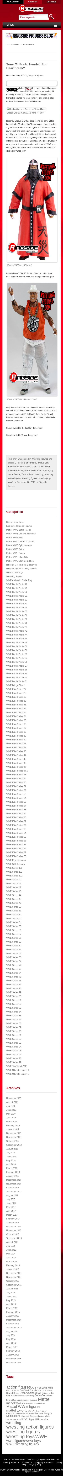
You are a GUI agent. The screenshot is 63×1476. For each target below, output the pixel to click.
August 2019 (12, 1102)
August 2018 (12, 1149)
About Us (15, 1463)
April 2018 (11, 1164)
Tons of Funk (27, 474)
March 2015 (11, 1308)
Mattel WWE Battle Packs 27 (36, 414)
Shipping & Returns (43, 1463)
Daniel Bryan (12, 1393)
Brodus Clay (43, 463)
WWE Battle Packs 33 (16, 603)
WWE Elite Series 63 (16, 829)
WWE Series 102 (14, 876)
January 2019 (12, 1129)
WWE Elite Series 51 (16, 786)
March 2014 (11, 1347)
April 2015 (11, 1304)
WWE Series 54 (13, 922)
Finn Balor (11, 1395)
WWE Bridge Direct (15, 685)
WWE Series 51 (13, 911)
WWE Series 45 (13, 899)
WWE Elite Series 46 (16, 763)
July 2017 (10, 1199)
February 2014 (13, 1351)
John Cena (41, 1395)
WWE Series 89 (13, 1027)
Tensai (17, 474)
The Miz (9, 1419)
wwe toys (33, 1441)
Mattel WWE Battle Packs (18, 530)
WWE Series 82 (13, 1004)
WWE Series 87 (13, 1019)
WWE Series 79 (13, 992)
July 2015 (10, 1292)
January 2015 (12, 1316)
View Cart (32, 2)
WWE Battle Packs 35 (16, 611)
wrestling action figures (30, 1427)
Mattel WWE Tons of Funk (36, 470)
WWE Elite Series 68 (16, 848)
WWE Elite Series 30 (16, 701)
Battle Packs (30, 463)
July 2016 (10, 1246)
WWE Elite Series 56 (16, 802)
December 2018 (13, 1133)
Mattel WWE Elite (14, 537)
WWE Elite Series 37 (16, 728)
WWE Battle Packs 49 (16, 642)
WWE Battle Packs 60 (16, 677)
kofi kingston (24, 1400)
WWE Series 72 (13, 965)
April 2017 (11, 1211)
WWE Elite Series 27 (16, 689)
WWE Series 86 (13, 1015)
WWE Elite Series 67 (16, 844)
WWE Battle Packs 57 (16, 666)
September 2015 (14, 1285)
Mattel (34, 466)
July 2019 (10, 1106)
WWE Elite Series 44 (16, 755)
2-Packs (19, 463)
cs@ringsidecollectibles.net (47, 1459)
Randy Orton (41, 1411)
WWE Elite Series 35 (16, 720)
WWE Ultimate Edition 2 (17, 1074)
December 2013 (13, 1358)
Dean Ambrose (28, 1393)
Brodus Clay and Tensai (19, 466)
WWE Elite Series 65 (16, 837)
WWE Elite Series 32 (16, 708)
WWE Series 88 (13, 1023)
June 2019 (11, 1110)
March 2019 (11, 1121)
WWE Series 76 (13, 980)
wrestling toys (44, 478)
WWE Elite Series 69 (16, 852)
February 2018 (13, 1172)
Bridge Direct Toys (15, 522)
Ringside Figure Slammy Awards (21, 568)
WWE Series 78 (13, 988)
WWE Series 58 (13, 938)
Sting (48, 1416)
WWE (10, 482)
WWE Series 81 (13, 1000)
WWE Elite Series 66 (16, 841)
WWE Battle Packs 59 (16, 673)
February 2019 (13, 1125)
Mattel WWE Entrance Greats (20, 541)
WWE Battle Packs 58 (16, 670)
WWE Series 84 (13, 1012)
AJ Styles (36, 1387)
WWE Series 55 (13, 926)
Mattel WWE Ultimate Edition (20, 561)
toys (24, 1419)
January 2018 (12, 1176)
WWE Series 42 (13, 887)
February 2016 (13, 1265)
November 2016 (13, 1230)
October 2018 (12, 1141)
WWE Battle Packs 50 (16, 646)
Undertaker (43, 1419)
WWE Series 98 (13, 1058)
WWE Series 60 (13, 945)
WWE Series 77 (13, 984)
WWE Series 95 (13, 1050)
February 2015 (13, 1312)
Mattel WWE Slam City (17, 557)
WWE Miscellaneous (16, 860)
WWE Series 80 (13, 996)
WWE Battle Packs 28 (16, 584)
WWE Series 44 (13, 895)
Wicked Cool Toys (14, 572)
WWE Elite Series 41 (16, 743)
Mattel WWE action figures (33, 1403)
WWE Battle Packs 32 (16, 600)
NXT (34, 1411)
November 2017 (13, 1184)
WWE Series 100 (14, 868)
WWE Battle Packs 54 (16, 658)
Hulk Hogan (21, 1396)
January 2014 (12, 1355)
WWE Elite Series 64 (16, 833)
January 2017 (12, 1222)
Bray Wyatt (24, 1390)
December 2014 (13, 1320)
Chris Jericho (47, 1390)
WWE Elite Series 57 (16, 806)
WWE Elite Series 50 (16, 782)
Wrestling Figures (40, 459)
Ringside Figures (35, 75)
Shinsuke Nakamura (38, 1416)
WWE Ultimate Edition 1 (17, 1070)
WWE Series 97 (13, 1054)
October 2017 (12, 1187)
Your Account (13, 2)
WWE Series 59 (13, 942)
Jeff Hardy (30, 1396)
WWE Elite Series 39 (16, 736)
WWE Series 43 (13, 891)
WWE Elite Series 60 (16, 817)
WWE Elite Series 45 (16, 759)
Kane (50, 1396)
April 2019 (11, 1117)
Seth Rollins (13, 1415)
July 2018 (10, 1152)
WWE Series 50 (13, 907)
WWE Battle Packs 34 (16, 607)
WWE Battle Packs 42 (16, 631)
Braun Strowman (12, 1390)
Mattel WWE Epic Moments (19, 545)
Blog (39, 1465)
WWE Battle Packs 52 (16, 650)
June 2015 (11, 1296)
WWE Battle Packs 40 (16, 623)
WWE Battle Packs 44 (16, 635)
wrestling (39, 474)
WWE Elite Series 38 (16, 732)
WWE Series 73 (13, 969)
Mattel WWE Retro (15, 549)
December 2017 (13, 1180)
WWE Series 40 (13, 879)
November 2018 (13, 1137)
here (40, 428)
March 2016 (11, 1261)
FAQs (31, 1465)
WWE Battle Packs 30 (16, 592)
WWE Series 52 (13, 914)
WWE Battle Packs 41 (16, 627)
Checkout (51, 2)
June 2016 (11, 1250)
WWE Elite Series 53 (16, 794)
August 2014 (12, 1331)
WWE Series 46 (13, 903)
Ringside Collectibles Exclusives (21, 565)
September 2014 (14, 1327)
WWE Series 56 (13, 930)
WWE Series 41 (13, 883)
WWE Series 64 (13, 961)
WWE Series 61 (13, 949)
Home (5, 1463)
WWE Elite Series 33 (16, 712)
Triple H (33, 1419)
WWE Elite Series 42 (16, 747)
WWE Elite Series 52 (16, 790)
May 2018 (11, 1160)
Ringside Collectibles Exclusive (20, 1413)
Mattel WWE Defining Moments (21, 533)
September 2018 (14, 1145)
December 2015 (13, 1273)
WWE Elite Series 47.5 (17, 771)
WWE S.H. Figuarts (15, 864)
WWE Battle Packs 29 (16, 588)
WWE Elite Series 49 (16, 778)
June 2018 (11, 1156)
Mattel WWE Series (15, 553)
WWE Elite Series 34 (16, 716)
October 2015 (12, 1281)
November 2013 (13, 1362)
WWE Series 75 (13, 977)
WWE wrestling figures (22, 1444)
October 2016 (12, 1234)
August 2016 (12, 1242)
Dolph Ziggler (42, 1393)
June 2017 (11, 1203)
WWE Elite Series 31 (16, 705)
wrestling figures (29, 478)
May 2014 (11, 1339)
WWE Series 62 (13, 953)
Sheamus (25, 1416)
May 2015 (11, 1300)
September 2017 (14, 1191)
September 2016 (14, 1238)
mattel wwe (14, 1403)
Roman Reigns (43, 1413)
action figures (18, 1387)
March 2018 (11, 1168)
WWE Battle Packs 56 (16, 662)
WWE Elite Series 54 (16, 798)
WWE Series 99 (13, 1062)
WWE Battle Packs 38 (16, 619)
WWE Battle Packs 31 (16, 596)
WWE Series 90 (13, 1031)
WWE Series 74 (13, 973)
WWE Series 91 (13, 1035)
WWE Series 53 (13, 918)
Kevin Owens (12, 1400)
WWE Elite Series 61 (16, 821)
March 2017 (11, 1215)
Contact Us (27, 1463)
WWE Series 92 (13, 1039)
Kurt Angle (33, 1400)
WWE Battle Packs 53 (16, 654)
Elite (51, 1392)
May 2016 (11, 1254)
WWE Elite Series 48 (16, 774)
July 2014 (10, 1335)
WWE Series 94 (13, 1047)
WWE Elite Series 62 (16, 825)
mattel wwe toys (18, 1410)
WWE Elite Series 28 (16, 693)
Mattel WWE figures (23, 1406)
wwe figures (15, 1441)
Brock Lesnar (35, 1390)
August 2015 (12, 1288)
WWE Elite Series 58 (16, 809)
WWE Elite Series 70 (16, 856)
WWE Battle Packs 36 (16, 615)
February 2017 (13, 1219)
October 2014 (12, 1323)
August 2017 (12, 1195)
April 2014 (11, 1343)
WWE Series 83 (13, 1008)
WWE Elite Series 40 (16, 739)
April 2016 (11, 1257)
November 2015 (13, 1277)
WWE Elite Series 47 (16, 767)
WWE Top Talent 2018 (16, 1066)
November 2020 (13, 1098)
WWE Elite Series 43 (16, 751)
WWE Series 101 (14, 872)
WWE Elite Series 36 (16, 724)
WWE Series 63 (13, 957)
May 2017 (11, 1207)
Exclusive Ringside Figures (19, 526)
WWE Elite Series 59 (16, 813)
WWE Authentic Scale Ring (19, 580)
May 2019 (11, 1114)
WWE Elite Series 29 (16, 697)
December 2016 (13, 1226)
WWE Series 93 (13, 1043)
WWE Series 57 (13, 934)
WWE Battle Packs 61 (16, 681)
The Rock (17, 1419)
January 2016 (12, 1269)
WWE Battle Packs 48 (16, 638)
